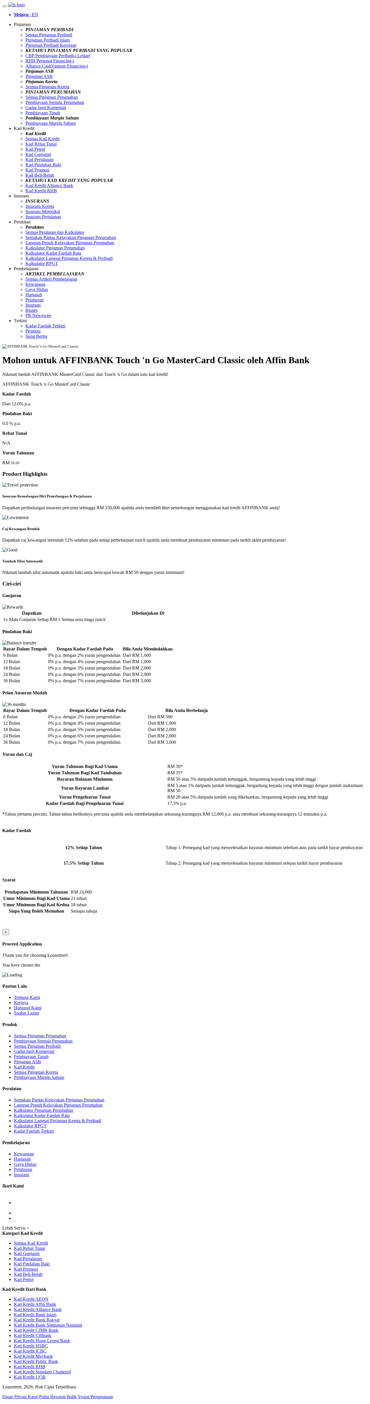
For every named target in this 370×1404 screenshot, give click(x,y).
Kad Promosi (37, 169)
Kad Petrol (35, 149)
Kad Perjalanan (39, 159)
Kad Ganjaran (38, 154)
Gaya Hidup (36, 289)
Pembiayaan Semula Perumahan (54, 102)
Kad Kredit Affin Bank (35, 1304)
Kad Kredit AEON (31, 1299)
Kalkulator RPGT (41, 263)
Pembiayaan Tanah (42, 112)
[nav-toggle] (4, 6)
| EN (26, 14)
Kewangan (35, 284)
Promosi (32, 331)
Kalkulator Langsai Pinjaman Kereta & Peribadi (69, 258)
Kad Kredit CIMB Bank (36, 1330)
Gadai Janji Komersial (45, 107)
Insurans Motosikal (42, 211)
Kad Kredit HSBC (31, 1345)
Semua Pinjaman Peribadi (48, 34)
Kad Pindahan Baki (43, 164)
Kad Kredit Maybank (33, 1356)
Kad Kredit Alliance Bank (49, 185)
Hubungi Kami (27, 1007)
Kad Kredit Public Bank (36, 1361)
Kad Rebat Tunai (41, 143)
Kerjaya (21, 1002)
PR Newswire (38, 315)
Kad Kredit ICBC (30, 1351)
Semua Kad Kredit (42, 138)
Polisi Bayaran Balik (58, 1396)
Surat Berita (36, 336)
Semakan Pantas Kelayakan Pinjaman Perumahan (70, 237)
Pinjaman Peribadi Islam (47, 40)
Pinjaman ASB (39, 76)
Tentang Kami (27, 997)
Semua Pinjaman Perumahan (51, 97)
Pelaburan (34, 299)
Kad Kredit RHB (41, 190)
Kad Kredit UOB (30, 1377)
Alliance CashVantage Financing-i (56, 66)
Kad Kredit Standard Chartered (42, 1371)
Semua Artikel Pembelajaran (51, 279)
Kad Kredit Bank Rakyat (37, 1319)
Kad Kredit (24, 1066)
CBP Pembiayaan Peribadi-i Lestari (57, 55)
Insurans (33, 305)
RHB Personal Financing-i (49, 60)
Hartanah (33, 294)
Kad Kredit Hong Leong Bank (42, 1340)
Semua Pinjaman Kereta (47, 86)
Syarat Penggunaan (95, 1396)
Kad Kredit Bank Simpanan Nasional (48, 1325)
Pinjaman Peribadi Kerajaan (50, 45)
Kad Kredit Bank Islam (35, 1314)
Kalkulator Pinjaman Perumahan (55, 247)
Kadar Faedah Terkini (45, 325)
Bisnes (31, 310)
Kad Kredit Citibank (32, 1335)
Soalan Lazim (26, 1012)
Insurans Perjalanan (43, 216)
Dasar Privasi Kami (20, 1396)
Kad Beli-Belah (39, 175)
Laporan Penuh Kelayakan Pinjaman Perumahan (69, 242)
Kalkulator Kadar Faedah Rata (53, 253)
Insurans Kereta (39, 206)
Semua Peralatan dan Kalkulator (54, 232)
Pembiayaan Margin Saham (50, 123)
